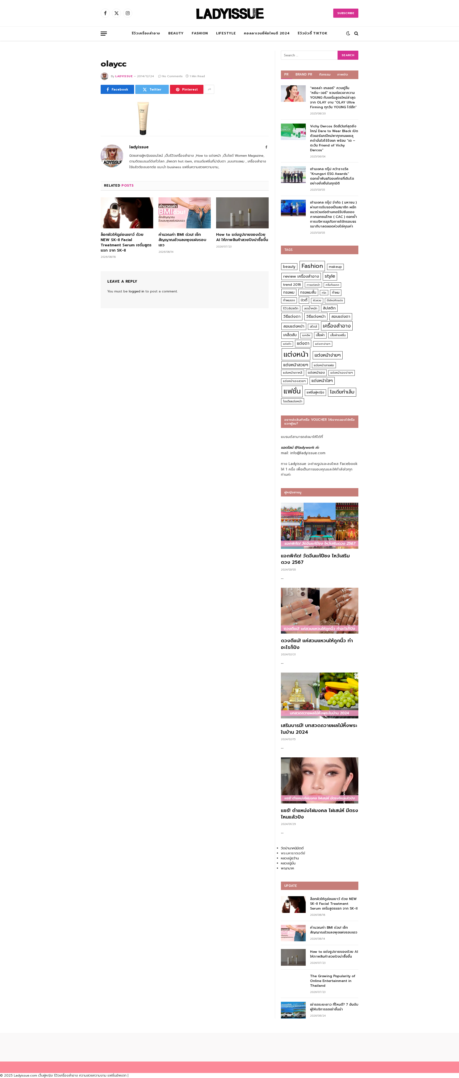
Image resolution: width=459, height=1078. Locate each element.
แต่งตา (303, 343)
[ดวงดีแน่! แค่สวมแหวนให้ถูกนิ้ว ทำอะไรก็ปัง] (319, 611)
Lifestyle (226, 33)
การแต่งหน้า (313, 285)
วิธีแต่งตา (292, 316)
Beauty (176, 33)
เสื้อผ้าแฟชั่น (338, 335)
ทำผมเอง (289, 300)
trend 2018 (292, 284)
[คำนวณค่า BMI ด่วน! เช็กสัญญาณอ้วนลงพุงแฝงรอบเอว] (184, 213)
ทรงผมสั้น (308, 292)
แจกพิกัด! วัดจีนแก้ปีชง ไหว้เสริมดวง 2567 (315, 559)
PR (286, 74)
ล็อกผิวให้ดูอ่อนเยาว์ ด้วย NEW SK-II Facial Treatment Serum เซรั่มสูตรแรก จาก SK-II (126, 242)
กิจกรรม (325, 74)
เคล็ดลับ (290, 335)
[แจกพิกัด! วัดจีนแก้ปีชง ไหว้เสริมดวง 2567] (319, 526)
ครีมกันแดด (332, 285)
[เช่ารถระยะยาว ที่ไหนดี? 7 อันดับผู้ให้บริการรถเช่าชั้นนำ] (293, 1010)
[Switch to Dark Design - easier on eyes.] (348, 33)
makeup (335, 266)
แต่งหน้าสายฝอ (324, 365)
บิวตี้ (304, 300)
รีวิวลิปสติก (290, 308)
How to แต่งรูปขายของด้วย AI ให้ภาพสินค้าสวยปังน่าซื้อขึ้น (242, 237)
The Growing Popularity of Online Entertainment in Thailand (332, 981)
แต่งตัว (287, 344)
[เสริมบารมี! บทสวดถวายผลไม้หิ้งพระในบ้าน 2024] (319, 696)
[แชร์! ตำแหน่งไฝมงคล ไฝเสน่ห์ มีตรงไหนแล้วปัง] (319, 780)
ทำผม (335, 292)
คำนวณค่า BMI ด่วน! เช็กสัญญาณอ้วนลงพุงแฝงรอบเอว (182, 240)
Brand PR (303, 74)
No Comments (172, 76)
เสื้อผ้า (320, 335)
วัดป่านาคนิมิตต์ (292, 848)
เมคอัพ (306, 335)
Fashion (200, 33)
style (330, 276)
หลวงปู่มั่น (288, 863)
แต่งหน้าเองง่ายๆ (341, 373)
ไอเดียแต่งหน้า (292, 401)
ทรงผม (289, 292)
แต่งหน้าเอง (316, 372)
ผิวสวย (317, 300)
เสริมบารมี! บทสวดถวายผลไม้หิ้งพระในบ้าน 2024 (319, 728)
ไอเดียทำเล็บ (342, 392)
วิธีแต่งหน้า (316, 316)
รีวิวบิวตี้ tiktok (312, 33)
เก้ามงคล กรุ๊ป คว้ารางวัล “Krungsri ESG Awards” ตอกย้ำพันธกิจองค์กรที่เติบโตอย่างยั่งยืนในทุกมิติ (332, 176)
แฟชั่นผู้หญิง (315, 392)
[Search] (355, 33)
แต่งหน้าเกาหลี (292, 372)
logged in (136, 291)
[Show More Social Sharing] (209, 89)
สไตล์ (313, 326)
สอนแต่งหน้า (293, 326)
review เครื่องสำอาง (301, 276)
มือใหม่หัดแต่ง (335, 300)
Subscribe (345, 13)
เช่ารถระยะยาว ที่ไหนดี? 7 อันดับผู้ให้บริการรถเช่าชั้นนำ (334, 1007)
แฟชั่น (292, 391)
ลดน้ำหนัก (310, 308)
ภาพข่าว (342, 74)
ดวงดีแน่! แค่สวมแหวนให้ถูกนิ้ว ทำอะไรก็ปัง (317, 643)
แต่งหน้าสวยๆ (295, 365)
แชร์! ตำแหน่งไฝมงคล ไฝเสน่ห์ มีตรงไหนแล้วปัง (319, 813)
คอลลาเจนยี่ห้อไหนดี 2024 (267, 33)
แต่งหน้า (296, 354)
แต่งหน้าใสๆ (322, 380)
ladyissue (124, 76)
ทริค (324, 293)
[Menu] (104, 33)
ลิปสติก (329, 308)
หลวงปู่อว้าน (290, 858)
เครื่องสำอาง (337, 326)
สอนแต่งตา (340, 316)
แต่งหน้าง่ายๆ (328, 355)
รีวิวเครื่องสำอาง (146, 33)
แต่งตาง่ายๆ (322, 344)
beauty (289, 266)
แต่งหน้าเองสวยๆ (294, 381)
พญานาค (287, 868)
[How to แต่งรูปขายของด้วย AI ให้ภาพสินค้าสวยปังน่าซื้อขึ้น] (242, 213)
